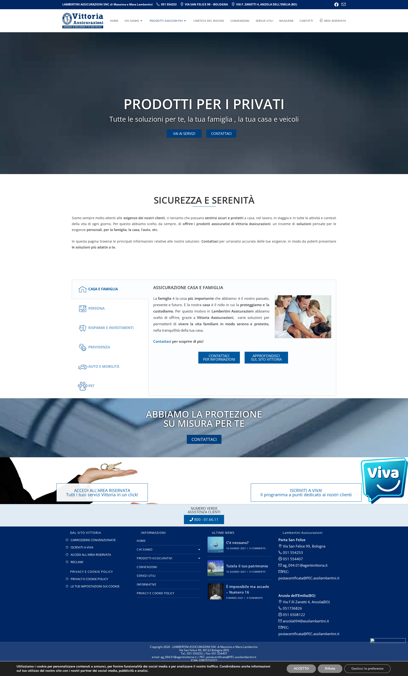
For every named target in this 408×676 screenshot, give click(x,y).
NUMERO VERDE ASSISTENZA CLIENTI (204, 510)
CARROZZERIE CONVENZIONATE (93, 540)
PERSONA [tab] (96, 308)
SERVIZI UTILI (146, 576)
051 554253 (292, 552)
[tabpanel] (242, 327)
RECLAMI (77, 562)
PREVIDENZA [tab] (99, 347)
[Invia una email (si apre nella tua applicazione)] (343, 4)
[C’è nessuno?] (216, 545)
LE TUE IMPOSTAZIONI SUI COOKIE (95, 586)
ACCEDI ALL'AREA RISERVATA (91, 554)
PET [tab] (91, 385)
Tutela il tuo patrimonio (247, 566)
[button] (184, 133)
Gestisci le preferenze (367, 668)
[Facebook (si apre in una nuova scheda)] (336, 4)
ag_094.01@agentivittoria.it (304, 565)
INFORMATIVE (147, 584)
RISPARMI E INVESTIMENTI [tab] (111, 327)
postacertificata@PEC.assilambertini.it (308, 633)
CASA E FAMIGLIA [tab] (103, 289)
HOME (141, 541)
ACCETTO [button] (301, 668)
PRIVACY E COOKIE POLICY (89, 579)
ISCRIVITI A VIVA (82, 547)
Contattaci (162, 341)
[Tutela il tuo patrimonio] (216, 568)
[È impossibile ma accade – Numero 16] (216, 591)
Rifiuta (330, 668)
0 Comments (257, 548)
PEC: (285, 627)
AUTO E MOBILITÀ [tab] (103, 366)
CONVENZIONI (147, 567)
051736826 (292, 608)
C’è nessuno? (237, 542)
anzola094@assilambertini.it (305, 621)
